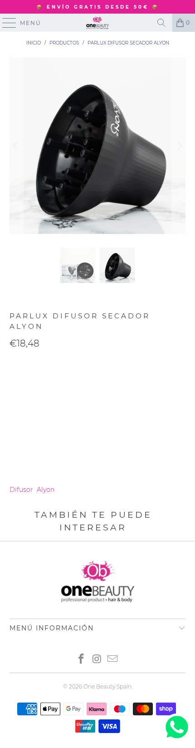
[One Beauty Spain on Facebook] (81, 659)
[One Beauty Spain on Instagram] (97, 659)
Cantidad (24, 363)
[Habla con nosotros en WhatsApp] (176, 738)
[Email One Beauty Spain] (113, 659)
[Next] (178, 145)
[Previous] (16, 145)
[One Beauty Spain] (97, 23)
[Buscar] (161, 23)
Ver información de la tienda (57, 463)
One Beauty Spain (107, 686)
